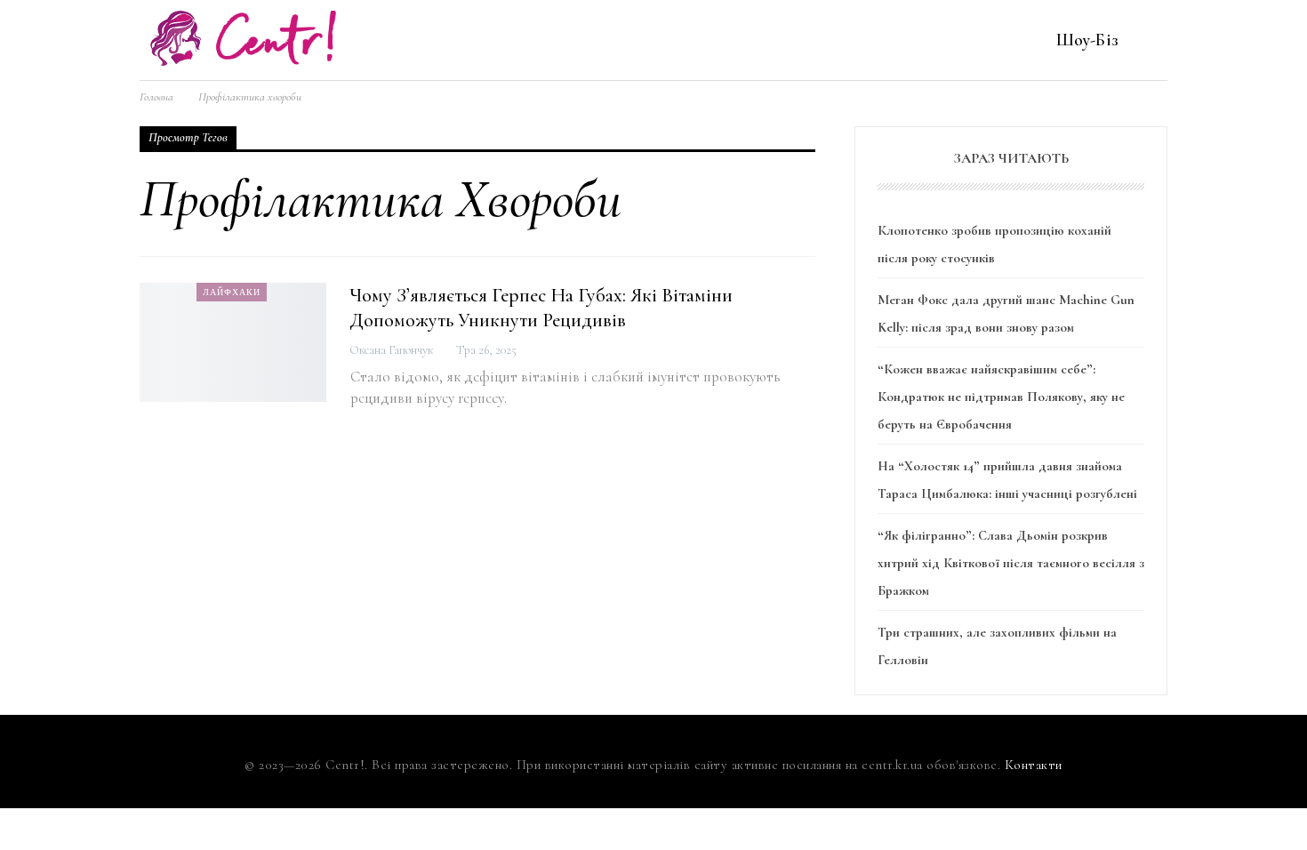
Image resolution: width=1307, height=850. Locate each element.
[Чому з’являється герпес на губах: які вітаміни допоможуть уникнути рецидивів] (233, 342)
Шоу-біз (1087, 39)
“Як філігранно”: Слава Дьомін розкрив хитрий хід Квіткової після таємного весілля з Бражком (1011, 562)
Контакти (1033, 765)
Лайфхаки (232, 291)
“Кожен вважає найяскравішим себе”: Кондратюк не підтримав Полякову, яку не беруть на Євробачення (1001, 396)
